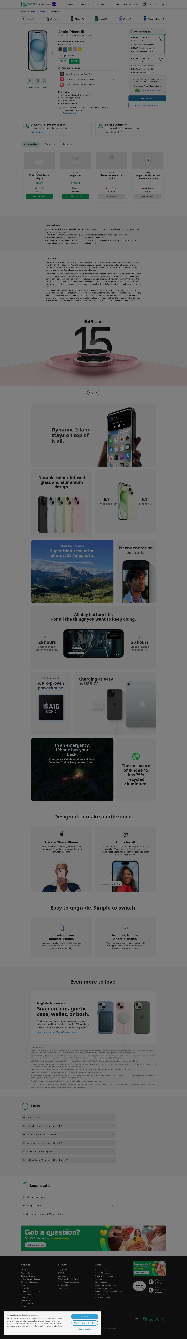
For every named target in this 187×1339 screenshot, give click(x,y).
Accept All (84, 1317)
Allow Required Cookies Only (84, 1323)
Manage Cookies (84, 1329)
